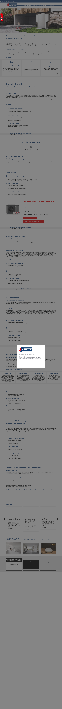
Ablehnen (23, 363)
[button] (1, 14)
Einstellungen (31, 363)
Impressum (33, 366)
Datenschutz (29, 366)
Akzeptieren (39, 363)
